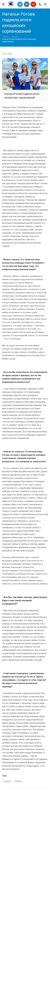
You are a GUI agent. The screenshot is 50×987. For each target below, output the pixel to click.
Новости (14, 37)
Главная (5, 37)
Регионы (17, 781)
